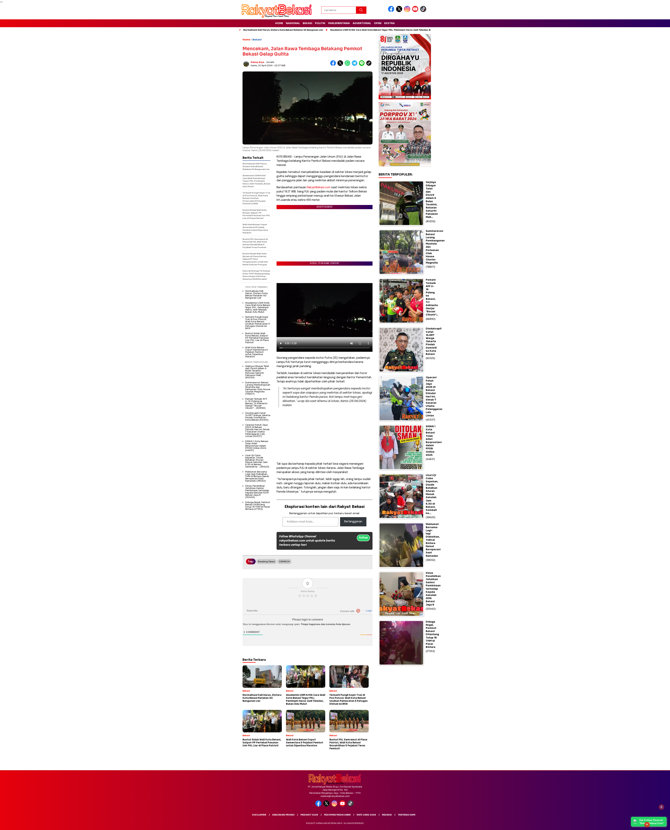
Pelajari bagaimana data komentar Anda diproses (325, 624)
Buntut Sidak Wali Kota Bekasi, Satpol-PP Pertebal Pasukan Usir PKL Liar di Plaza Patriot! (257, 338)
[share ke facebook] (333, 65)
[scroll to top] (647, 824)
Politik (320, 23)
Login (368, 610)
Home (279, 23)
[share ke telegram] (355, 65)
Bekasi (307, 23)
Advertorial (362, 23)
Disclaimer (259, 814)
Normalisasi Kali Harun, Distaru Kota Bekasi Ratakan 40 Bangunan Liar (283, 30)
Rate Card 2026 (366, 814)
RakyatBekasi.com (318, 187)
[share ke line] (362, 65)
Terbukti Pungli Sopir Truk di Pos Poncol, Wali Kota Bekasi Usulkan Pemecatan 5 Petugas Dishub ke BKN (257, 322)
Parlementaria (339, 23)
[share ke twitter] (341, 65)
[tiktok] (423, 11)
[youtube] (415, 11)
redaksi (387, 814)
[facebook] (391, 11)
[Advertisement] (325, 434)
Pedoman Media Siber (337, 814)
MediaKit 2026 (309, 814)
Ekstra (389, 23)
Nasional (293, 23)
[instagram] (407, 11)
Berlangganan (353, 521)
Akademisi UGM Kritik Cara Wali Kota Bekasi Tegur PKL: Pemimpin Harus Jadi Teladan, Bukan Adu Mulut (389, 30)
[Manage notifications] (661, 807)
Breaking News (266, 561)
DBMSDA (284, 561)
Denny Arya (257, 62)
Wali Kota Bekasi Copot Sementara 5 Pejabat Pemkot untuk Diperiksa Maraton (256, 352)
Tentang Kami (406, 814)
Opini (377, 23)
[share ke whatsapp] (348, 65)
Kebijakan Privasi (283, 814)
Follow (363, 537)
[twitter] (399, 11)
